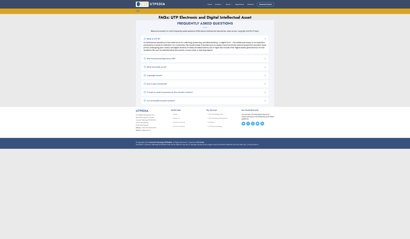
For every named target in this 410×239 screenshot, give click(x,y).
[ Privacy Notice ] (252, 144)
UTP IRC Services (179, 122)
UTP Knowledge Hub (215, 114)
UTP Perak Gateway (215, 126)
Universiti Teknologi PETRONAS (160, 142)
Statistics (250, 4)
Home (209, 4)
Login (138, 11)
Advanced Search (265, 4)
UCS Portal (200, 142)
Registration (239, 4)
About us (176, 118)
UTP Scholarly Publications (217, 118)
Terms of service (179, 126)
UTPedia (211, 122)
